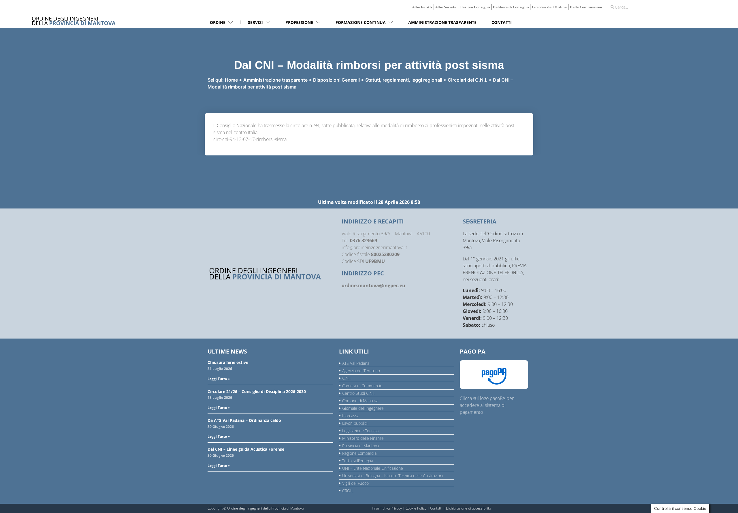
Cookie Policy (416, 508)
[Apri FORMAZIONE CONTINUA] (391, 22)
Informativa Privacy (387, 508)
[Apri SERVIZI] (268, 22)
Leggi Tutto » (219, 378)
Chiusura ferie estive (228, 362)
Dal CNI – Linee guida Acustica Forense (246, 449)
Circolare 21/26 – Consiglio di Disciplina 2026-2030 (257, 391)
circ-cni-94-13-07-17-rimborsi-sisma (250, 139)
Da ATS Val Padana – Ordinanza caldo (244, 420)
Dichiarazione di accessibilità (468, 508)
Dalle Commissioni (586, 7)
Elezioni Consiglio (475, 7)
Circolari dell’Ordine (549, 7)
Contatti (436, 508)
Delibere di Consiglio (511, 7)
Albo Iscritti (422, 7)
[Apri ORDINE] (230, 22)
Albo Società (445, 7)
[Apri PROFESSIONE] (318, 22)
